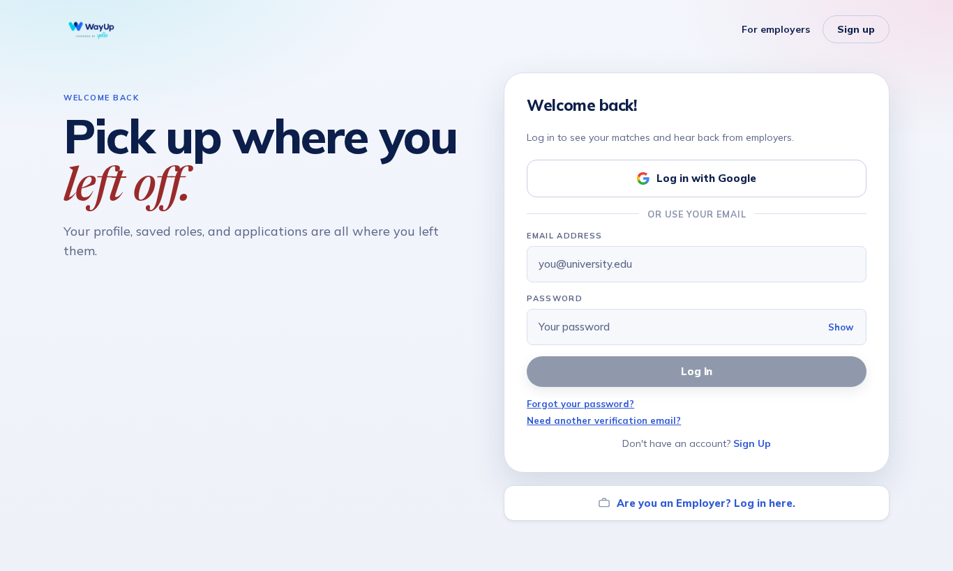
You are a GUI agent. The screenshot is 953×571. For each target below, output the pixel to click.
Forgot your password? (580, 403)
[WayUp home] (91, 29)
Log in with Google (706, 178)
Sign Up (752, 443)
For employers (776, 29)
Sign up (856, 29)
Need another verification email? (604, 420)
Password (555, 298)
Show (840, 327)
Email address (564, 236)
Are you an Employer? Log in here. (706, 503)
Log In (697, 371)
